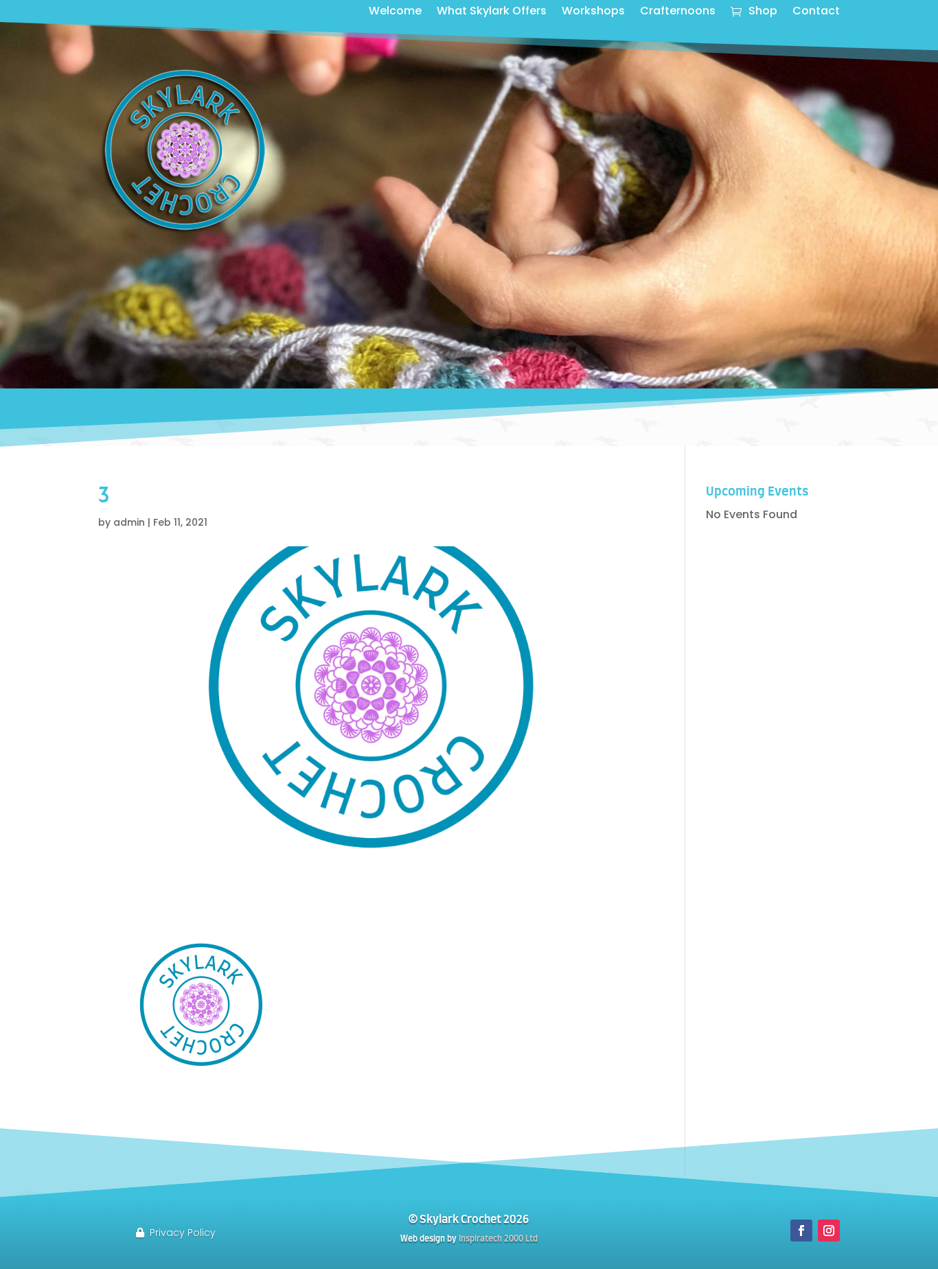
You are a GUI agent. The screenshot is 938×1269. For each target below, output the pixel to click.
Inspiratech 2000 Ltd (498, 1239)
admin (129, 522)
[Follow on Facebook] (801, 1231)
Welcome (395, 12)
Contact (816, 12)
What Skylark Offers (492, 12)
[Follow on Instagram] (829, 1231)
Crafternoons (678, 12)
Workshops (593, 12)
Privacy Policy (183, 1232)
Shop (762, 12)
